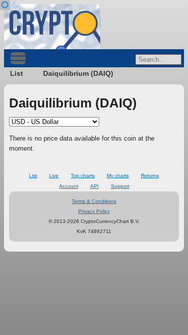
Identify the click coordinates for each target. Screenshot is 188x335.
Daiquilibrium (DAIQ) (78, 73)
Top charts (83, 175)
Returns (150, 175)
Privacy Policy (94, 211)
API (94, 186)
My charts (118, 175)
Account (68, 186)
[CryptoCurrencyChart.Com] (52, 26)
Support (120, 186)
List (16, 73)
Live (54, 175)
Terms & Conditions (94, 201)
